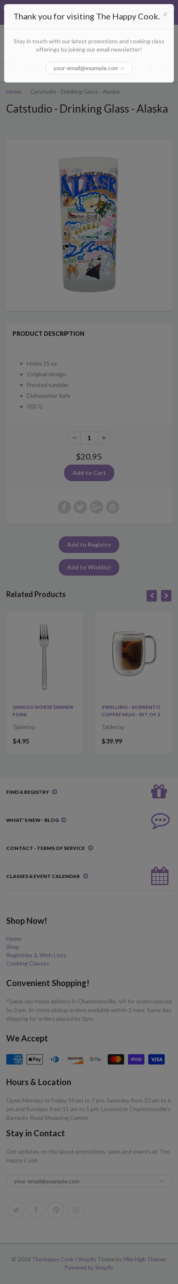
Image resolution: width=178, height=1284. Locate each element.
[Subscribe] (122, 68)
